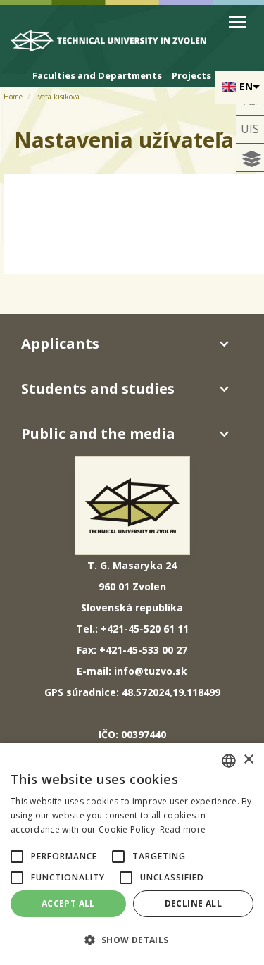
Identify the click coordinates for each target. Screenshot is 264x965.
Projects (191, 75)
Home (13, 96)
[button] (17, 856)
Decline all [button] (193, 903)
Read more (183, 829)
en (246, 86)
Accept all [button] (68, 903)
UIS (250, 129)
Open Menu (237, 22)
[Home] (115, 43)
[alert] (132, 854)
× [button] (248, 759)
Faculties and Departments (97, 75)
